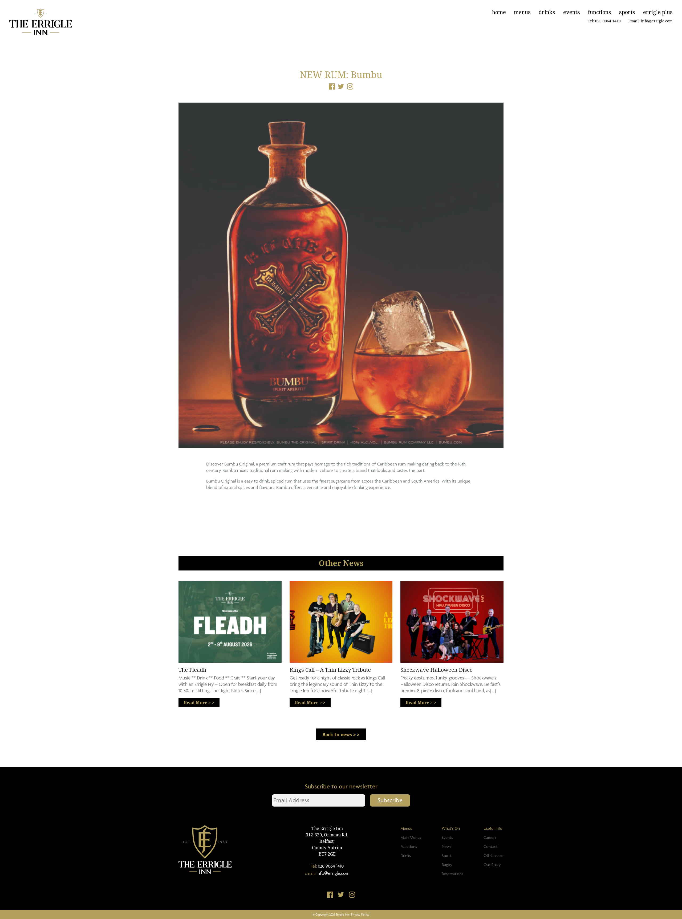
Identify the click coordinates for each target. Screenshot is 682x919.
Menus (522, 12)
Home (499, 12)
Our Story (492, 864)
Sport (446, 855)
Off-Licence (494, 855)
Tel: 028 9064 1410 (604, 20)
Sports (627, 12)
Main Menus (410, 837)
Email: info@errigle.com (650, 20)
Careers (490, 837)
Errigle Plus (658, 12)
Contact (491, 846)
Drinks (547, 12)
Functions (599, 12)
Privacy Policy (360, 914)
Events (571, 12)
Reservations (452, 873)
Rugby (447, 864)
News (446, 846)
